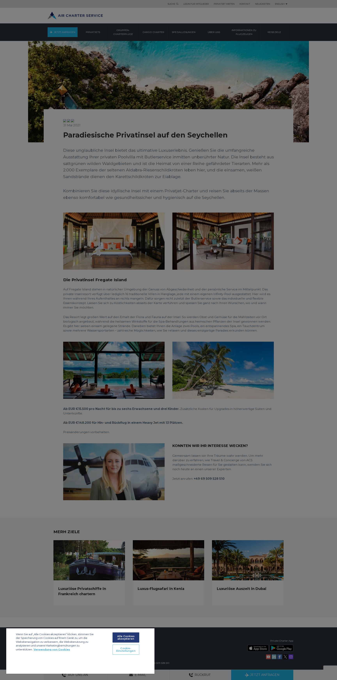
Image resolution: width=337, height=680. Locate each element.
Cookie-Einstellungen (126, 649)
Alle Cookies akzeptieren (126, 637)
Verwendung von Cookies (52, 649)
